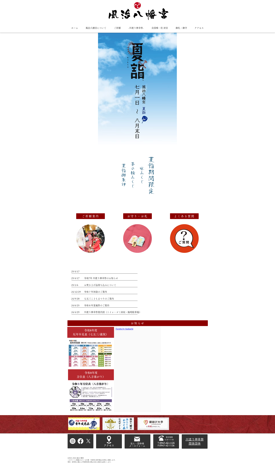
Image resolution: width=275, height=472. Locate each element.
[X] (88, 441)
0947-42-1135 (167, 443)
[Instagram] (72, 441)
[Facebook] (80, 441)
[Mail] (137, 439)
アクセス (109, 445)
